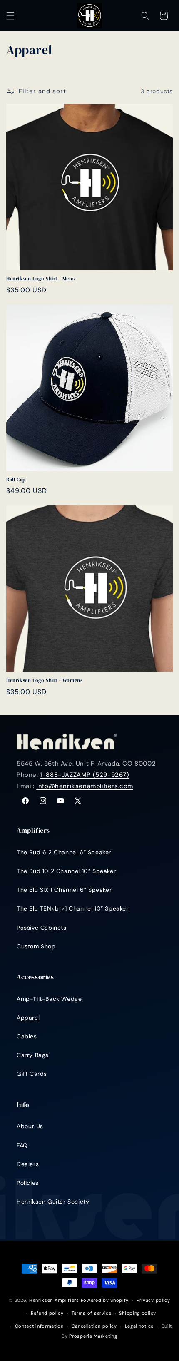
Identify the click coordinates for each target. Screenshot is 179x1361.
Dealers (28, 1164)
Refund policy (47, 1313)
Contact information (39, 1326)
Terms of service (92, 1313)
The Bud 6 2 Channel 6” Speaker (64, 852)
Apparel (28, 1017)
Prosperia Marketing (93, 1336)
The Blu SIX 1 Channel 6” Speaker (64, 889)
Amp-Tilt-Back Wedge (49, 999)
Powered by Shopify (105, 1300)
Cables (27, 1036)
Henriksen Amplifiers (54, 1300)
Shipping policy (137, 1313)
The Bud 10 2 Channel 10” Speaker (66, 871)
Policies (28, 1183)
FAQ (22, 1145)
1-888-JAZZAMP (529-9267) (84, 775)
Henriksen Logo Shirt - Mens (40, 279)
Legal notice (139, 1326)
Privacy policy (153, 1300)
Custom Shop (36, 946)
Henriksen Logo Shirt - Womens (44, 680)
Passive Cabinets (42, 927)
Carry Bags (33, 1055)
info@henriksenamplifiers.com (84, 786)
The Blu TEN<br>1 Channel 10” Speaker (73, 908)
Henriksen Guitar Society (53, 1201)
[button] (10, 16)
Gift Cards (32, 1073)
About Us (30, 1126)
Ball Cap (16, 480)
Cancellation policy (94, 1326)
